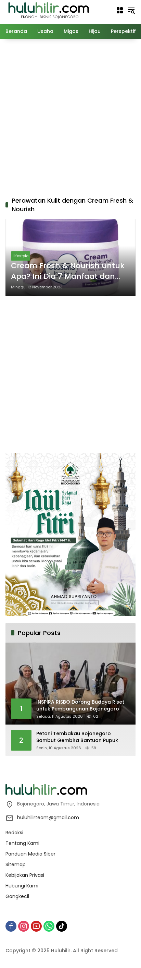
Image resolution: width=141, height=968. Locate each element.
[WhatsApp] (48, 926)
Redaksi (14, 832)
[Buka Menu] (120, 10)
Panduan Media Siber (30, 853)
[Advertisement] (70, 116)
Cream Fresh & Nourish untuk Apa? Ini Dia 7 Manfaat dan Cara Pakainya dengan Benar (68, 271)
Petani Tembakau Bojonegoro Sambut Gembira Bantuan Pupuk (77, 737)
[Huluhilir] (48, 10)
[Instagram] (23, 926)
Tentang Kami (22, 843)
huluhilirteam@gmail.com (48, 817)
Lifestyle (20, 256)
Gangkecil (17, 896)
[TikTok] (61, 926)
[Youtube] (36, 926)
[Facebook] (10, 926)
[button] (131, 10)
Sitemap (15, 864)
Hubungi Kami (21, 885)
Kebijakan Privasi (24, 875)
